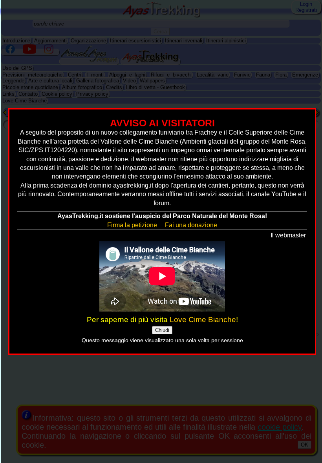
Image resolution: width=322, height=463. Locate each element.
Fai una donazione (191, 225)
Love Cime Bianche (203, 319)
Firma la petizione (132, 225)
